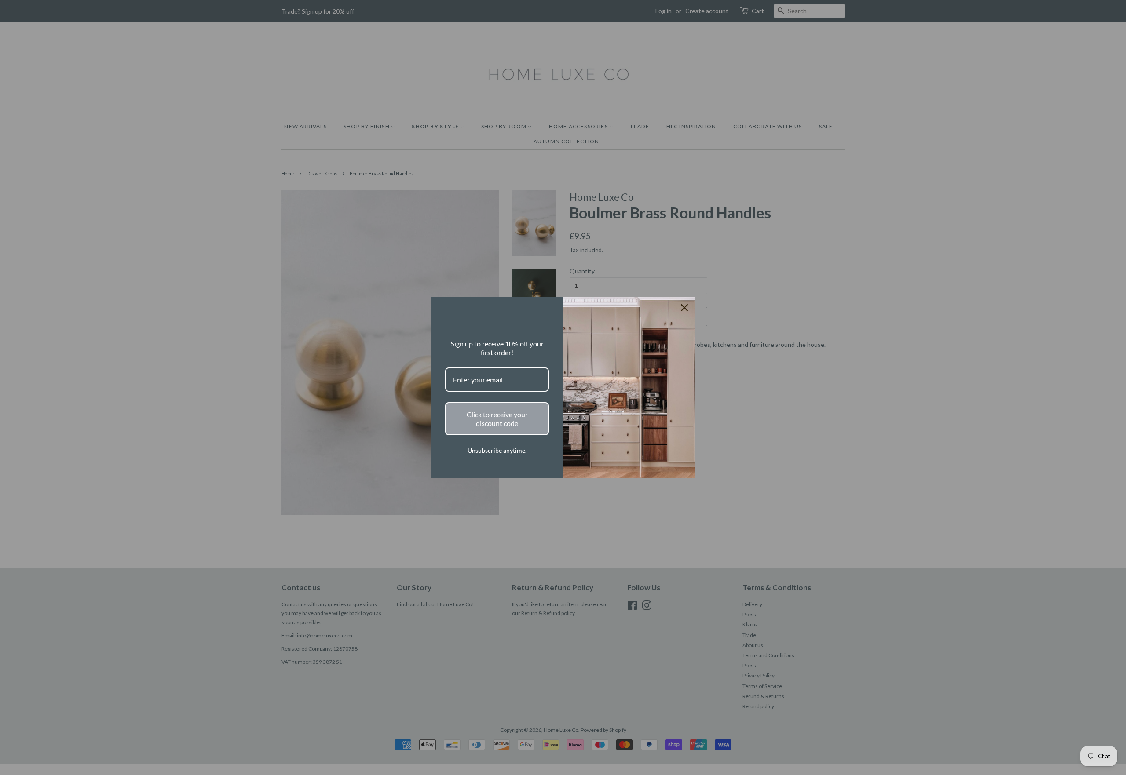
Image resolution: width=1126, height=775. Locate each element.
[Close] (684, 307)
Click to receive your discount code (497, 418)
